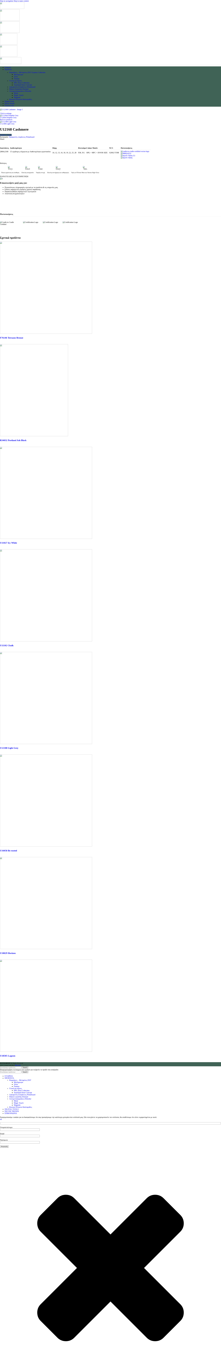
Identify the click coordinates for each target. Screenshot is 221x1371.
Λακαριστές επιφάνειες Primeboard (21, 137)
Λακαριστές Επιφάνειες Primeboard (22, 87)
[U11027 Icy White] (46, 538)
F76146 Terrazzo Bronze (11, 338)
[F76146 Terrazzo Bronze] (46, 333)
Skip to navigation (7, 1)
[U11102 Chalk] (46, 641)
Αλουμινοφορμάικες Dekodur (20, 91)
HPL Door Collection (21, 83)
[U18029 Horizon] (46, 948)
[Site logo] (12, 8)
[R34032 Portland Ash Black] (34, 436)
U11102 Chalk (7, 645)
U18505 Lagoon (7, 1056)
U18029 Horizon (8, 953)
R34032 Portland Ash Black (13, 440)
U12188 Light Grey (7, 124)
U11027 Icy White (8, 543)
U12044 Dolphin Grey (8, 118)
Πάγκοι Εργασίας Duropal (18, 89)
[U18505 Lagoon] (46, 1051)
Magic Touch (18, 95)
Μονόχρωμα (18, 74)
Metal (16, 93)
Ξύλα (16, 77)
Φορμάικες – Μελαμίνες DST (20, 1080)
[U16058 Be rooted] (46, 846)
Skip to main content (21, 1)
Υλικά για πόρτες (15, 81)
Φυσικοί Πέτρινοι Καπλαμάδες (20, 99)
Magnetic (17, 97)
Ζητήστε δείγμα (6, 135)
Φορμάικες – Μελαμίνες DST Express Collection (27, 72)
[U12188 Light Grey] (46, 743)
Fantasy (16, 79)
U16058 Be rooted (8, 850)
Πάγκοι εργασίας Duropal (18, 1097)
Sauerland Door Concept (23, 85)
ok (1, 1119)
